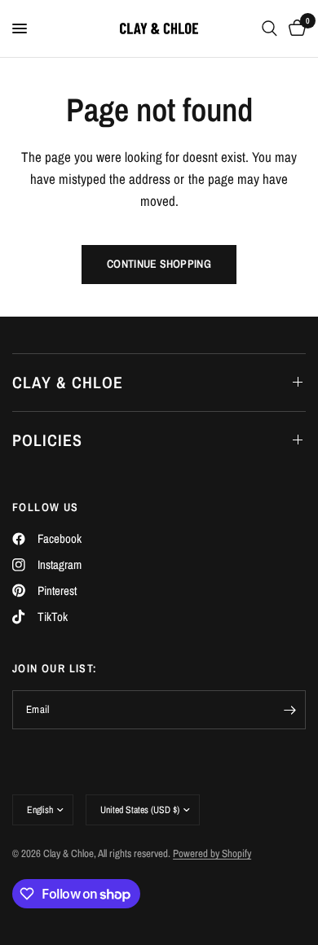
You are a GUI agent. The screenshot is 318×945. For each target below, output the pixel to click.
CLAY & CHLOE (67, 382)
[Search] (269, 28)
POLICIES (47, 440)
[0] (294, 28)
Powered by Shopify (212, 853)
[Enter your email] (289, 709)
